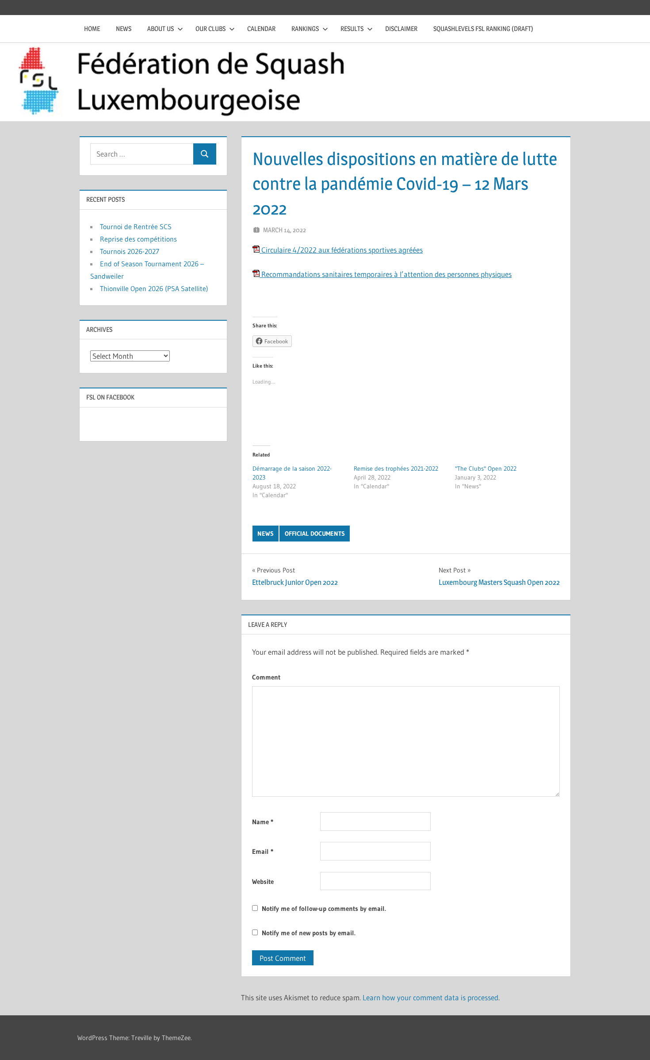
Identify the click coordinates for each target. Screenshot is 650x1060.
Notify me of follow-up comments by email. (324, 908)
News (123, 28)
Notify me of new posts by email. (309, 933)
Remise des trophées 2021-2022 (396, 468)
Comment (266, 677)
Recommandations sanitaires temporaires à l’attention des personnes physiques (386, 274)
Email (262, 851)
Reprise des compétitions (138, 238)
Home (92, 28)
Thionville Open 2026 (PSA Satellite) (154, 288)
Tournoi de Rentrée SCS (136, 226)
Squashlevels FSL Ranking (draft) (483, 28)
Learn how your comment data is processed (430, 997)
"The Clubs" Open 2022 (485, 468)
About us (160, 28)
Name (262, 822)
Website (263, 881)
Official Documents (315, 534)
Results (351, 28)
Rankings (305, 28)
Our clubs (210, 28)
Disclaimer (401, 28)
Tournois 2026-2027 (129, 251)
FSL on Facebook (110, 397)
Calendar (261, 28)
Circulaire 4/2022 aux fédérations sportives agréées (341, 249)
